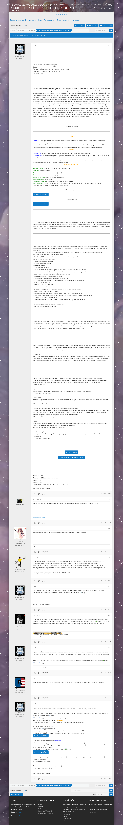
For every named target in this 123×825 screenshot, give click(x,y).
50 (109, 615)
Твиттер (93, 812)
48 (109, 557)
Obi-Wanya (36, 615)
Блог (65, 816)
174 (24, 508)
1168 (23, 692)
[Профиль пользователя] (35, 494)
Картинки (67, 819)
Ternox (20, 812)
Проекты (32, 30)
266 (24, 545)
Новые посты (30, 20)
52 (109, 678)
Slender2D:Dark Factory (39, 517)
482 (24, 629)
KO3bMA (36, 557)
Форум (12, 30)
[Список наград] (39, 494)
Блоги (40, 804)
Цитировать (45, 494)
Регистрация (76, 20)
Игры (66, 821)
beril (34, 45)
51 (109, 647)
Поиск (39, 20)
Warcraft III (21, 30)
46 (109, 499)
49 (109, 586)
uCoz (20, 816)
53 (109, 703)
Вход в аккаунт (63, 20)
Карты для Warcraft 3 (45, 811)
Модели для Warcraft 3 (45, 813)
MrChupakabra (38, 499)
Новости (67, 814)
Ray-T (35, 678)
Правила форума (61, 14)
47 (109, 528)
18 (23, 58)
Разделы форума (17, 20)
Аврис (35, 528)
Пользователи (49, 20)
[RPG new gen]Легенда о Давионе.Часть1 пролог (54, 30)
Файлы (40, 809)
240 (24, 572)
